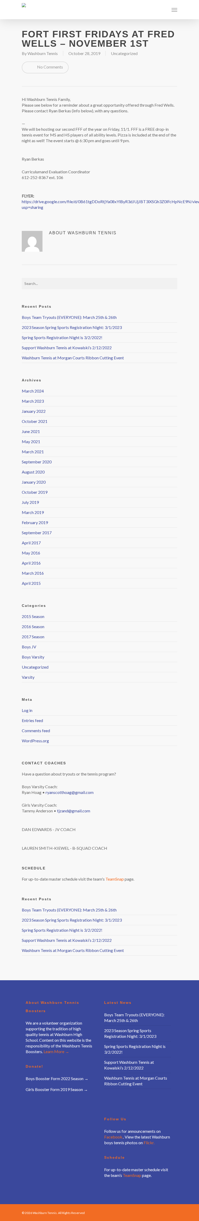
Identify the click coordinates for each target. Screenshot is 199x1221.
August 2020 (33, 471)
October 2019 (34, 492)
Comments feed (36, 730)
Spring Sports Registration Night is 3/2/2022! (62, 337)
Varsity (28, 677)
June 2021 (31, 431)
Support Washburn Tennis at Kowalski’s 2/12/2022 (67, 347)
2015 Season (33, 616)
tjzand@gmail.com (73, 810)
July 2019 (30, 502)
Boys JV (29, 646)
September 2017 (37, 532)
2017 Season (33, 636)
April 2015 (31, 583)
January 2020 (34, 481)
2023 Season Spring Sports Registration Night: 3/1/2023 (72, 327)
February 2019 (35, 522)
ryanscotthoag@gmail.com (70, 792)
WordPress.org (35, 740)
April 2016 (31, 562)
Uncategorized (124, 53)
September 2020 (37, 461)
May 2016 (31, 552)
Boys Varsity (33, 656)
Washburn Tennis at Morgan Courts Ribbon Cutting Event (73, 357)
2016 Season (33, 626)
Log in (27, 710)
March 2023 (33, 401)
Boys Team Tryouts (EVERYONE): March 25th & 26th (69, 317)
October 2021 (34, 421)
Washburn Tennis (42, 53)
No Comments (49, 66)
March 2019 (33, 512)
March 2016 (33, 573)
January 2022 (34, 411)
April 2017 (31, 542)
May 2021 (31, 441)
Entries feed (32, 720)
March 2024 (33, 390)
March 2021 (33, 451)
